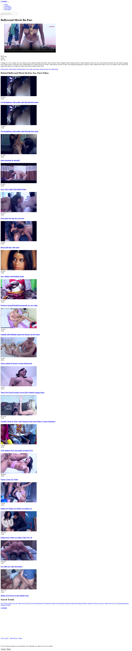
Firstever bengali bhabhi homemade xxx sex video (19, 305)
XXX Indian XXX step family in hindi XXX (17, 450)
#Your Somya (5, 69)
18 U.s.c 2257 (5, 638)
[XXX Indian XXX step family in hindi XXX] (19, 444)
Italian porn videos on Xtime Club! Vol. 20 (16, 537)
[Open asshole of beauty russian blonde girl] (19, 357)
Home (6, 4)
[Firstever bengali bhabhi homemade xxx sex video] (19, 299)
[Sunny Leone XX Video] (19, 473)
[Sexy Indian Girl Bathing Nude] (19, 269)
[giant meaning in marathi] (19, 153)
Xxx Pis (33, 603)
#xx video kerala (53, 69)
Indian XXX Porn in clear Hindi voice (15, 596)
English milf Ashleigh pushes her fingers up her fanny (20, 334)
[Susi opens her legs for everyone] (19, 211)
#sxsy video (29, 69)
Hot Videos (7, 9)
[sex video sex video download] (19, 560)
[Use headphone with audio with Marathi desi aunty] (19, 95)
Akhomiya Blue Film (71, 603)
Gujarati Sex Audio (49, 603)
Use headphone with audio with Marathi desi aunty (20, 102)
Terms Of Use (14, 638)
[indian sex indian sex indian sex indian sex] (19, 502)
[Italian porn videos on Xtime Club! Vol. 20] (19, 531)
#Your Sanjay (13, 69)
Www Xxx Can (113, 603)
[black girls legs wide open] (19, 240)
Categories (7, 6)
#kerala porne (21, 69)
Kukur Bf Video (82, 603)
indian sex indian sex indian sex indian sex (16, 509)
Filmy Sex (21, 603)
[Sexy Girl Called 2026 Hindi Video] (19, 182)
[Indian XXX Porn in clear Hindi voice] (19, 589)
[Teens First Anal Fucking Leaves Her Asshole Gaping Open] (19, 386)
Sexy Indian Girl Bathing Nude (12, 276)
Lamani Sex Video (92, 603)
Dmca (20, 638)
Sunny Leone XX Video (9, 479)
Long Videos (8, 7)
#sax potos (36, 69)
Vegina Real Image (123, 603)
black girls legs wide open (10, 247)
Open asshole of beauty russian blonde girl (16, 363)
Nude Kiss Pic (39, 603)
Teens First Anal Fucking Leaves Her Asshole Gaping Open (22, 392)
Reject (8, 649)
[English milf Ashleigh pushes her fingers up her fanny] (19, 327)
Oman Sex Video (6, 605)
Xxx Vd (3, 603)
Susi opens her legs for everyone (12, 218)
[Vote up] (1, 55)
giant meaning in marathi (10, 160)
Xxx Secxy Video (103, 603)
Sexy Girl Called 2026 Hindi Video (13, 189)
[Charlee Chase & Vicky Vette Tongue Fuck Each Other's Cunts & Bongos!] (19, 415)
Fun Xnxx (27, 603)
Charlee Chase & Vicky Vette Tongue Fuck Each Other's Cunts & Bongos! (28, 421)
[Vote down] (3, 55)
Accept (3, 649)
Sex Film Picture (60, 603)
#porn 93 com (44, 69)
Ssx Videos (9, 603)
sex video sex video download (11, 566)
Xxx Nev (15, 603)
